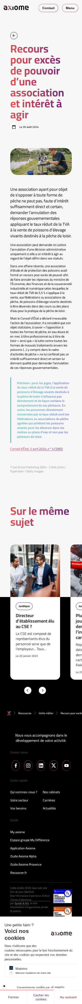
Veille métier (46, 713)
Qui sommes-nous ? (23, 792)
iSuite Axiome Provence (25, 864)
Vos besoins (18, 808)
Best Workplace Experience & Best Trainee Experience (30, 898)
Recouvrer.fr (18, 873)
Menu (70, 8)
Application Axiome (22, 848)
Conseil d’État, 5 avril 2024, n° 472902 (36, 449)
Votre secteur (19, 800)
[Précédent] (27, 690)
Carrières (49, 800)
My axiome (17, 832)
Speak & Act (22, 903)
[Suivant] (42, 690)
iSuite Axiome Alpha (23, 856)
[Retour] (14, 35)
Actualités (49, 808)
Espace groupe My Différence (29, 840)
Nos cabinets (51, 792)
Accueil (9, 713)
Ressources (24, 713)
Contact (48, 8)
